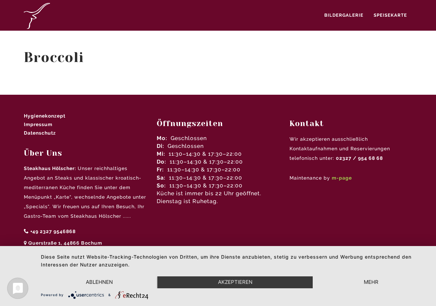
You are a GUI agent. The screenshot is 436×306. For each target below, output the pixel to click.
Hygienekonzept (44, 116)
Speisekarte (390, 15)
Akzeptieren (235, 282)
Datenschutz (40, 133)
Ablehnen (99, 282)
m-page (342, 178)
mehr (371, 282)
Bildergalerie (343, 15)
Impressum (38, 124)
